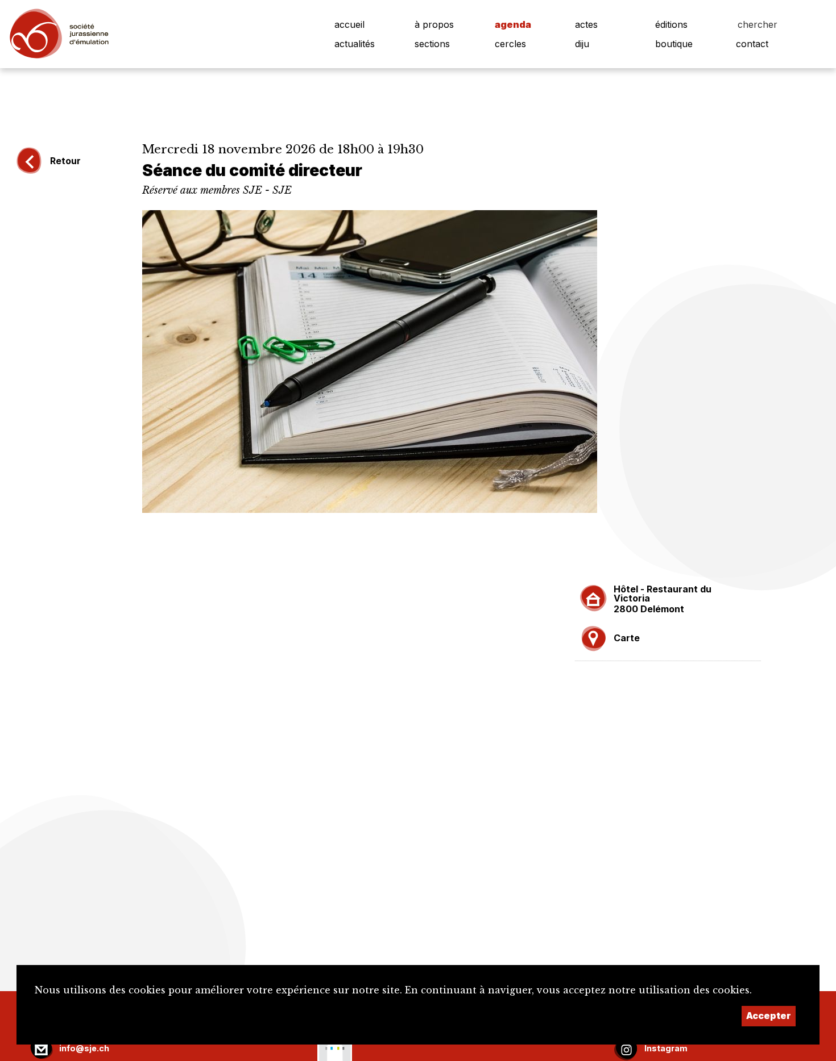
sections (432, 43)
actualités (354, 43)
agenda (513, 24)
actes (586, 24)
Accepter (768, 1015)
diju (582, 43)
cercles (510, 43)
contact (752, 43)
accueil (349, 24)
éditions (671, 24)
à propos (434, 24)
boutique (674, 43)
